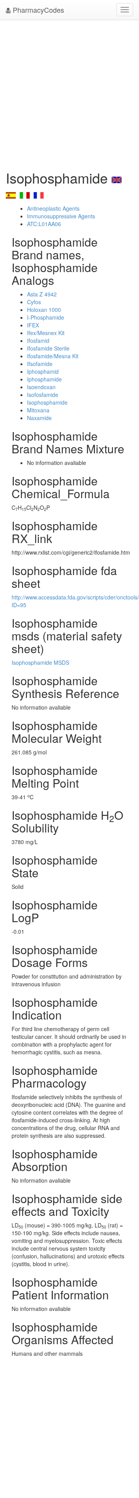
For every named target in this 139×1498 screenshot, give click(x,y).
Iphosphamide (44, 379)
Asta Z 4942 (42, 294)
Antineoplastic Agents (53, 208)
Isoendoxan (41, 387)
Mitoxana (38, 410)
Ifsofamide (40, 364)
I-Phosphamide (45, 317)
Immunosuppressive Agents (61, 216)
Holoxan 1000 (44, 309)
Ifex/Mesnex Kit (45, 333)
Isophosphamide (47, 402)
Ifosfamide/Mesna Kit (52, 356)
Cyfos (34, 302)
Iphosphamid (43, 371)
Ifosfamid (38, 340)
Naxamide (39, 418)
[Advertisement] (69, 92)
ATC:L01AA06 (44, 224)
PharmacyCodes (37, 10)
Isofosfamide (42, 394)
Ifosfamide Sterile (48, 348)
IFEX (33, 325)
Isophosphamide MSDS (40, 662)
